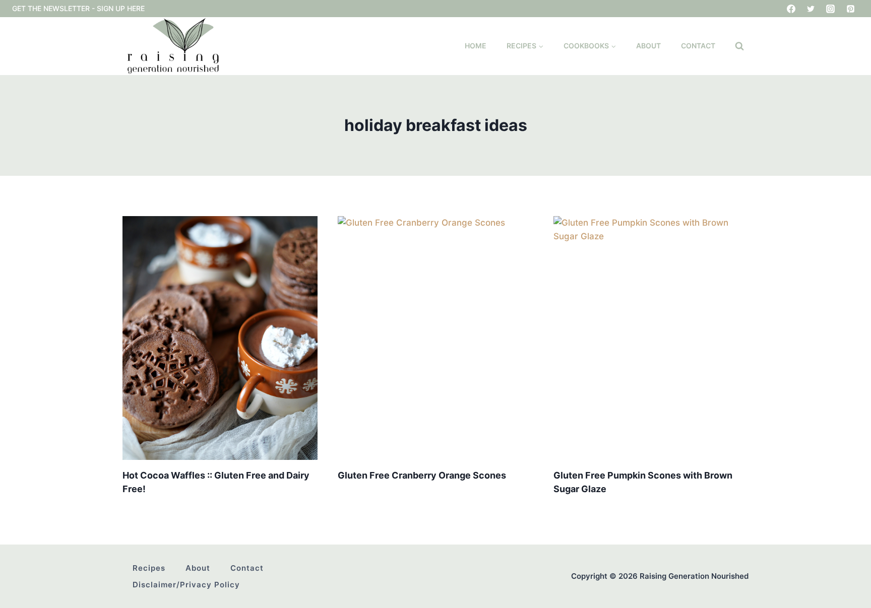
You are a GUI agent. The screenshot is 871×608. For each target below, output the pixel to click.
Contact (698, 45)
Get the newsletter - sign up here (78, 8)
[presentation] (220, 338)
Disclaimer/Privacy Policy (186, 584)
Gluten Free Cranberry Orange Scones (422, 475)
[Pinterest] (850, 8)
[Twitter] (811, 8)
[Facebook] (791, 8)
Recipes (149, 568)
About (648, 45)
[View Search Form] (739, 46)
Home (475, 45)
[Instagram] (830, 8)
